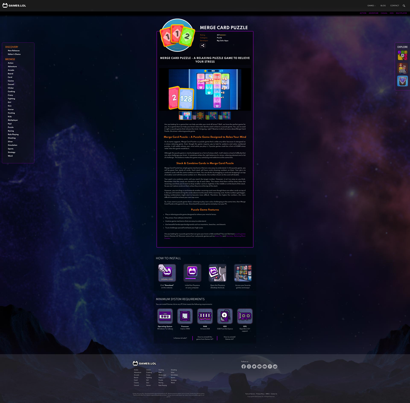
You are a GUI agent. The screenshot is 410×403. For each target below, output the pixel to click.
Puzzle (10, 127)
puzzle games (240, 234)
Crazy (10, 95)
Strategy (11, 152)
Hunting (11, 113)
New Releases (14, 51)
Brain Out (218, 236)
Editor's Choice (14, 54)
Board (10, 74)
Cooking (11, 91)
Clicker (11, 88)
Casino (11, 81)
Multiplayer (401, 13)
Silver (10, 142)
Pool (10, 124)
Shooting (12, 138)
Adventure (373, 13)
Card (10, 77)
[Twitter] (254, 367)
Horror (11, 109)
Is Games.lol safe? (180, 338)
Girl (9, 102)
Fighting (11, 99)
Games (371, 6)
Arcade (11, 70)
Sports (10, 149)
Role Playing (13, 134)
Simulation (12, 145)
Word (10, 156)
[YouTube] (259, 367)
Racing (11, 131)
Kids (392, 13)
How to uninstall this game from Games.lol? (204, 338)
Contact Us (274, 394)
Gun (9, 106)
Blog (383, 6)
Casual (384, 13)
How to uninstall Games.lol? (229, 338)
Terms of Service (250, 394)
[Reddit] (275, 367)
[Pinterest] (269, 367)
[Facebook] (243, 367)
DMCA (267, 394)
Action (363, 13)
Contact (394, 6)
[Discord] (264, 367)
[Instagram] (249, 367)
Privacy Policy (260, 394)
